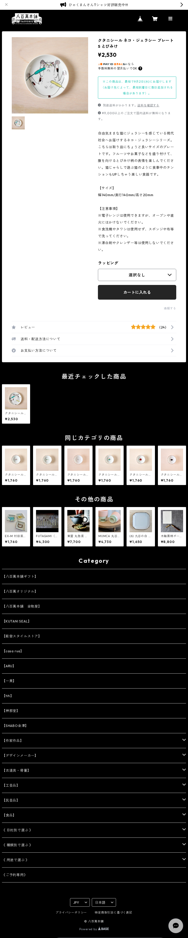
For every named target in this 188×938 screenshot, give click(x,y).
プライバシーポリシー (71, 912)
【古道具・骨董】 (16, 770)
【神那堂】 (11, 711)
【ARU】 (9, 666)
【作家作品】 (13, 740)
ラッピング (108, 262)
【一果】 (9, 681)
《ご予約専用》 (14, 875)
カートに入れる (137, 292)
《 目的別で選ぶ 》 (17, 830)
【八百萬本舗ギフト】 (20, 576)
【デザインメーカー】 (20, 755)
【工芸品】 (11, 785)
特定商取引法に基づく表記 (113, 912)
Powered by (88, 929)
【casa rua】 (13, 651)
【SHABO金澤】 (15, 725)
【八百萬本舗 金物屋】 (22, 606)
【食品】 (9, 815)
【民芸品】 (11, 800)
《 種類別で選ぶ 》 (17, 845)
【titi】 (8, 696)
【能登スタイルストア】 (22, 636)
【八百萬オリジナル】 (20, 591)
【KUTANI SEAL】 (16, 621)
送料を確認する (148, 105)
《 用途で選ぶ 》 (15, 860)
